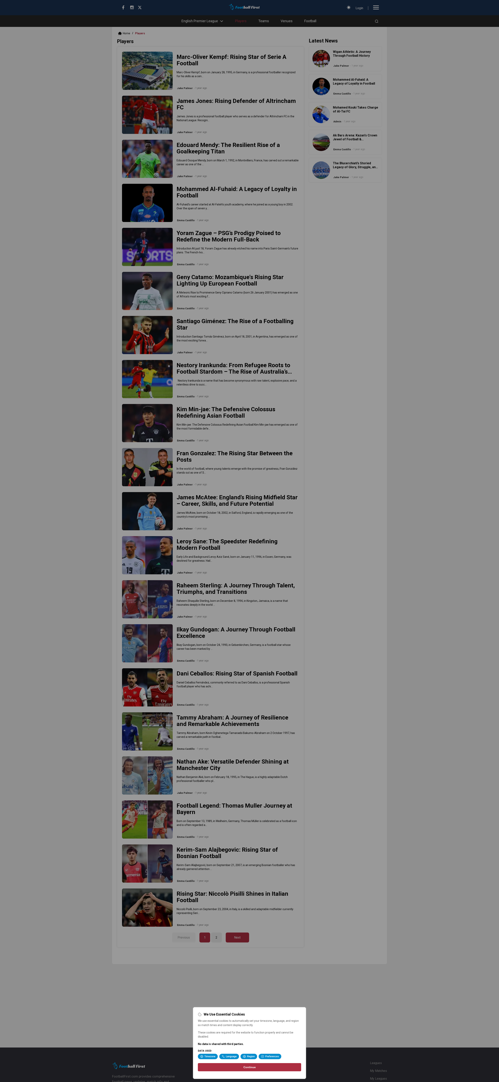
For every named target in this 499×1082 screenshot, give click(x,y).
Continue (249, 1067)
